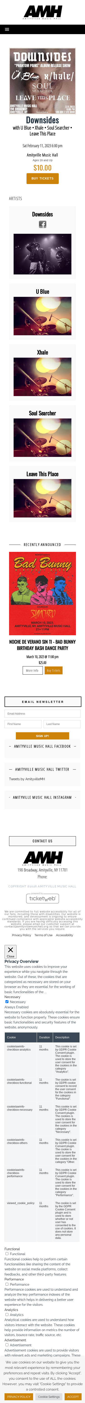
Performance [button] (14, 1279)
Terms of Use (43, 935)
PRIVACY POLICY (18, 1396)
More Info (32, 670)
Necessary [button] (12, 997)
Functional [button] (12, 1249)
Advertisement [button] (15, 1340)
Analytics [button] (11, 1310)
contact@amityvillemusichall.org (27, 926)
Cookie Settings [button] (49, 1396)
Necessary (18, 1002)
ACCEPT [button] (73, 1396)
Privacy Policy (21, 935)
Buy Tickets (43, 178)
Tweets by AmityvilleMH (27, 779)
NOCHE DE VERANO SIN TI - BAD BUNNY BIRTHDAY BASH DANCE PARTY (42, 644)
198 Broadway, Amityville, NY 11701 (42, 870)
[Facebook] (42, 224)
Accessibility (64, 935)
